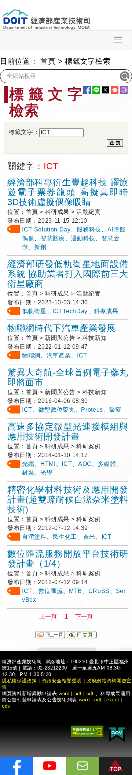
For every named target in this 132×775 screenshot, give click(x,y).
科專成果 (106, 311)
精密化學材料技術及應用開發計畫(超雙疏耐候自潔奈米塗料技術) (67, 499)
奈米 (89, 537)
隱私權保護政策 (19, 680)
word (84, 699)
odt (90, 693)
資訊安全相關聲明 (62, 680)
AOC (85, 464)
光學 (46, 473)
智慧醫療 (52, 238)
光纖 (28, 464)
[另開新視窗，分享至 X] (105, 90)
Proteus (92, 410)
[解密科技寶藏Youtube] (49, 766)
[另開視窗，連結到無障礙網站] (87, 731)
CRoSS (99, 591)
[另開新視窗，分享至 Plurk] (114, 90)
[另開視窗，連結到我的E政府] (117, 733)
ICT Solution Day (46, 229)
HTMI (48, 464)
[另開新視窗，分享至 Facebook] (87, 90)
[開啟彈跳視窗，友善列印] (123, 90)
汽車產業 (59, 355)
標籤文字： (24, 132)
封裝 (28, 473)
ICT (82, 355)
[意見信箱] (82, 766)
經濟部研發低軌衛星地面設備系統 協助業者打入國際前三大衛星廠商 (67, 274)
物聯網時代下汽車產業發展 (61, 328)
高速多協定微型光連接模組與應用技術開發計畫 (67, 431)
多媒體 (107, 464)
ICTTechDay (70, 311)
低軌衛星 (34, 311)
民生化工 (64, 537)
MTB (75, 591)
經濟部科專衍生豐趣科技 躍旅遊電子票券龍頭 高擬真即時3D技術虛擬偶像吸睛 (67, 192)
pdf (78, 693)
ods (6, 706)
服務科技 (89, 229)
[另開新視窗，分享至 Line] (96, 90)
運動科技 (83, 238)
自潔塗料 (34, 537)
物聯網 (31, 355)
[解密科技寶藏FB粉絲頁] (16, 766)
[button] (115, 766)
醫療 (115, 410)
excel (112, 699)
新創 (40, 247)
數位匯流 (50, 591)
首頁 (47, 61)
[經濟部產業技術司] (45, 15)
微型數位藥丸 (56, 410)
